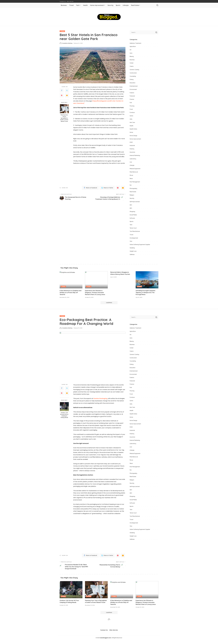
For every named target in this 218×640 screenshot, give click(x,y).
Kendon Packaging (100, 398)
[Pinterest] (62, 95)
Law (131, 162)
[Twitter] (67, 90)
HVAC (131, 142)
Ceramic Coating (134, 69)
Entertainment (134, 86)
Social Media (133, 215)
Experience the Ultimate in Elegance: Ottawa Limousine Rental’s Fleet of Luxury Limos (95, 292)
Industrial (132, 145)
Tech (131, 224)
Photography (133, 188)
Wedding (132, 248)
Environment (133, 89)
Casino (132, 66)
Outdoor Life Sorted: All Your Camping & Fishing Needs (64, 415)
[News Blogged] (109, 17)
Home (131, 132)
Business (132, 59)
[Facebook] (62, 90)
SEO (131, 205)
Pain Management (135, 182)
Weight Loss (133, 251)
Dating (131, 79)
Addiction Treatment (135, 43)
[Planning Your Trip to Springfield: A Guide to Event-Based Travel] (64, 108)
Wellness (132, 254)
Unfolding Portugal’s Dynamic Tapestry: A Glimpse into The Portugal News (145, 292)
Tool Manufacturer (135, 231)
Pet (130, 185)
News (131, 178)
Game (131, 116)
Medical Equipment (135, 168)
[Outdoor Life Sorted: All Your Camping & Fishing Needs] (64, 406)
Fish (131, 102)
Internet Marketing (135, 155)
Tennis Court (133, 228)
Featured (132, 96)
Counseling (133, 76)
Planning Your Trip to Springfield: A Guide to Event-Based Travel (64, 118)
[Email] (67, 95)
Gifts (131, 119)
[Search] (157, 5)
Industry (132, 149)
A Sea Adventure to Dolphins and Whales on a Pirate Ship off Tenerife (70, 292)
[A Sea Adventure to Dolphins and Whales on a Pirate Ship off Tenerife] (71, 279)
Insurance (132, 152)
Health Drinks (133, 129)
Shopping (132, 211)
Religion (132, 195)
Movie (131, 175)
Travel (62, 31)
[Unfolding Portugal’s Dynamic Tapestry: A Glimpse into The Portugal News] (147, 279)
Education (132, 83)
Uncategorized (134, 238)
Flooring (132, 106)
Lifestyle (132, 165)
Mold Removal (134, 172)
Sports (131, 221)
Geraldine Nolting (67, 43)
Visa (131, 241)
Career (131, 63)
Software (132, 218)
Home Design (133, 135)
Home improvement (135, 139)
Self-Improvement (135, 201)
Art (130, 50)
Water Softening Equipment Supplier (140, 244)
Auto (131, 53)
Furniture (132, 112)
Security (132, 198)
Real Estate (133, 191)
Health (131, 126)
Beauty (132, 56)
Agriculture (133, 46)
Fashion (132, 93)
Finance (132, 99)
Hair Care (132, 122)
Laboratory (133, 159)
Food (131, 109)
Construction (133, 73)
